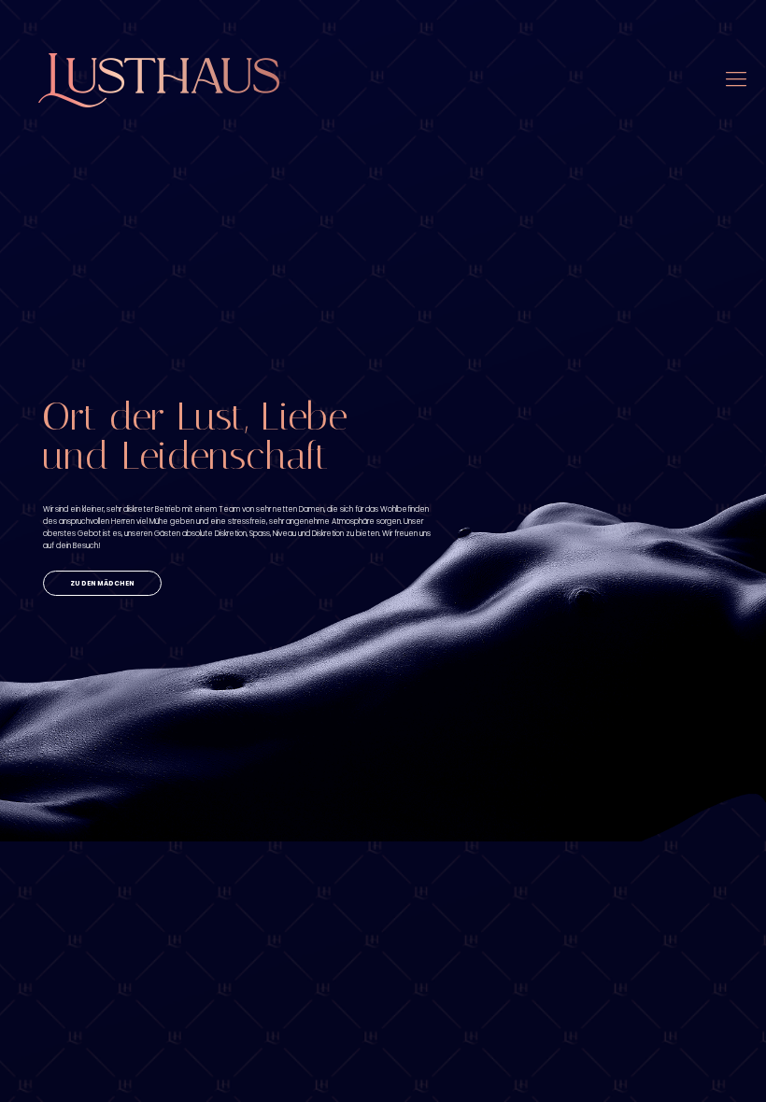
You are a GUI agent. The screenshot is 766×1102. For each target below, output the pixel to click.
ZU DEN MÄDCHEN (102, 583)
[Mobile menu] (736, 79)
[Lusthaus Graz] (159, 79)
